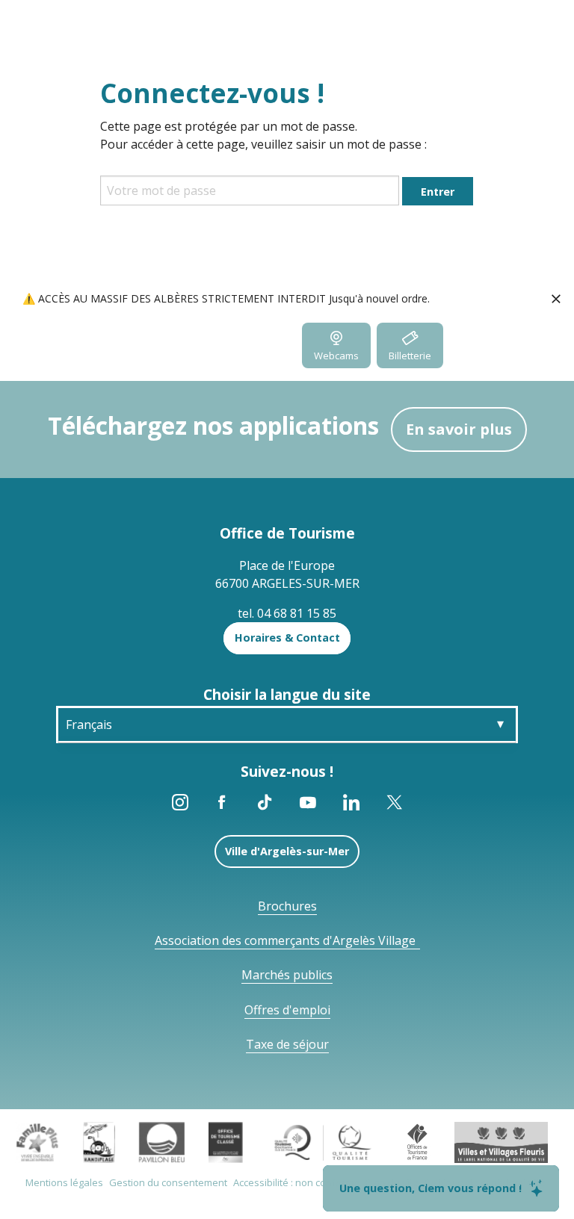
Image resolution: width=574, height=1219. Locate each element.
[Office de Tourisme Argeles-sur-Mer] (119, 349)
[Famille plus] (37, 1141)
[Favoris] (554, 345)
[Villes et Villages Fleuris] (501, 1141)
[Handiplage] (99, 1141)
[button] (526, 345)
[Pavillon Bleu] (161, 1141)
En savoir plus (459, 429)
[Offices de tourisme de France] (417, 1141)
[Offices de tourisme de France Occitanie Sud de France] (323, 1141)
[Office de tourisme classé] (225, 1141)
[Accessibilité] (456, 345)
